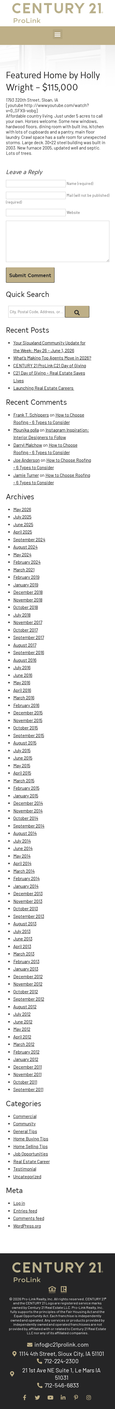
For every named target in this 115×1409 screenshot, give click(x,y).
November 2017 (27, 622)
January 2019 (25, 584)
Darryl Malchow (27, 445)
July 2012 (22, 1014)
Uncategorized (27, 1176)
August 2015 (25, 742)
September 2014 (29, 825)
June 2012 (22, 1021)
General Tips (25, 1131)
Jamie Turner (26, 475)
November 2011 (27, 1074)
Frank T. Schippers (31, 414)
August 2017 (24, 645)
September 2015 (28, 735)
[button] (58, 34)
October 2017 (25, 630)
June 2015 (22, 757)
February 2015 (26, 788)
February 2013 (26, 961)
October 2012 (25, 991)
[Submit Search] (77, 312)
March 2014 (24, 871)
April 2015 (22, 773)
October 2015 (25, 727)
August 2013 (25, 923)
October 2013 (25, 908)
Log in (19, 1203)
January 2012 (25, 1059)
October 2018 (25, 607)
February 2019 (26, 577)
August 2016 (25, 660)
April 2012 (22, 1036)
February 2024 (27, 562)
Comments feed (28, 1218)
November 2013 (27, 901)
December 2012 (28, 976)
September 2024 (29, 539)
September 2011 (28, 1089)
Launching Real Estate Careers (43, 388)
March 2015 (23, 780)
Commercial (25, 1116)
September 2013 (28, 916)
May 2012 (21, 1029)
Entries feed (25, 1210)
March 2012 (23, 1044)
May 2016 (21, 682)
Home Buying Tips (30, 1138)
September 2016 (28, 652)
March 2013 (23, 953)
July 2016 (22, 667)
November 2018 (27, 599)
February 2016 (26, 705)
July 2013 (22, 931)
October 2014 (25, 818)
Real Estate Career (31, 1161)
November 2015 (27, 720)
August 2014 (25, 833)
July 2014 (22, 841)
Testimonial (24, 1168)
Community (24, 1123)
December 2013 (28, 893)
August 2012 (25, 1006)
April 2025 (22, 531)
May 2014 (22, 856)
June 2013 (22, 938)
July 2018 (22, 614)
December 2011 (27, 1067)
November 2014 (28, 810)
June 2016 (22, 675)
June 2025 (23, 524)
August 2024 (25, 547)
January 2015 (25, 795)
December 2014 (28, 803)
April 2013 (22, 946)
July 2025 (22, 516)
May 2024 (22, 554)
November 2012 (27, 984)
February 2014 (26, 878)
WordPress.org (27, 1225)
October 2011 (25, 1082)
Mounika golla (26, 430)
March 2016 (23, 697)
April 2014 (22, 863)
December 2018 (28, 592)
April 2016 (22, 690)
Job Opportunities (30, 1153)
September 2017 (28, 637)
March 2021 (23, 569)
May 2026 (22, 509)
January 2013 (25, 968)
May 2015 (21, 765)
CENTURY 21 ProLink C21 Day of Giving (49, 365)
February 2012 (26, 1051)
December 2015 (28, 712)
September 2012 (28, 999)
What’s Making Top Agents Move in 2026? (52, 357)
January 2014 (26, 886)
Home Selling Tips (30, 1146)
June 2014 (23, 848)
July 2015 (22, 750)
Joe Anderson (26, 460)
